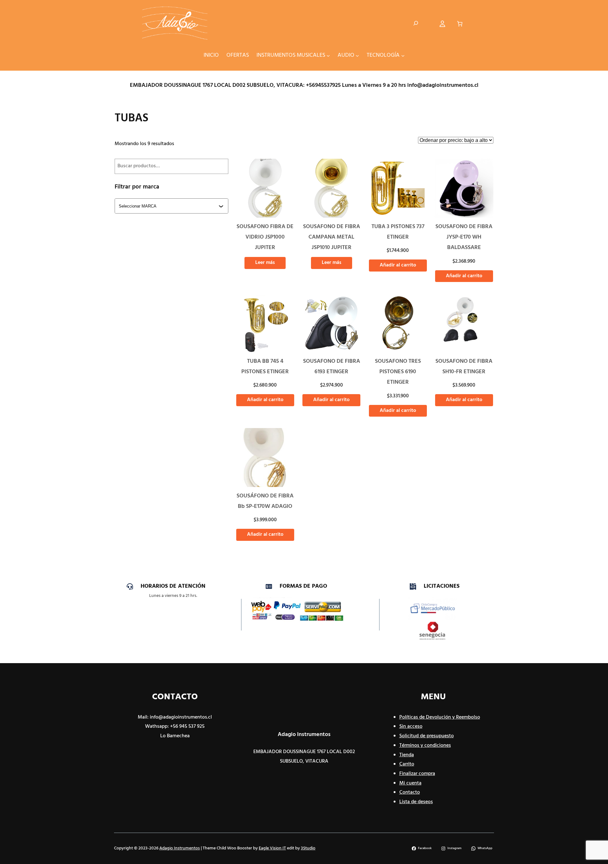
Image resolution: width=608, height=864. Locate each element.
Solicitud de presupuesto (426, 736)
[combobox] (172, 206)
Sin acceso (410, 726)
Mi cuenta (410, 783)
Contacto (409, 792)
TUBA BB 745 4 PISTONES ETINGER (265, 366)
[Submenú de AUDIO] (357, 55)
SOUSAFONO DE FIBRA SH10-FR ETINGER (463, 366)
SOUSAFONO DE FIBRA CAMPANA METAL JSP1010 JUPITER (331, 237)
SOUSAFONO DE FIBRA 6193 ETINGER (331, 366)
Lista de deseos (416, 802)
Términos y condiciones (425, 745)
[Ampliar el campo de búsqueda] (416, 24)
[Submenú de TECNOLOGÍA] (403, 55)
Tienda (406, 755)
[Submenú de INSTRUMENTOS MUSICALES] (328, 55)
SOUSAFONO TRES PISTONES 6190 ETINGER (398, 372)
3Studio (308, 848)
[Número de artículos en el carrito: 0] (460, 24)
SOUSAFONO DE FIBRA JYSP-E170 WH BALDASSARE (463, 237)
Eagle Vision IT (272, 848)
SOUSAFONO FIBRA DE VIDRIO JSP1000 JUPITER (265, 237)
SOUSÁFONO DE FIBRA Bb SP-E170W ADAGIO (265, 501)
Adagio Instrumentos (304, 734)
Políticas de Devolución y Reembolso (439, 717)
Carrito (406, 764)
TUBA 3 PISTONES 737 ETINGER (397, 232)
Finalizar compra (417, 774)
